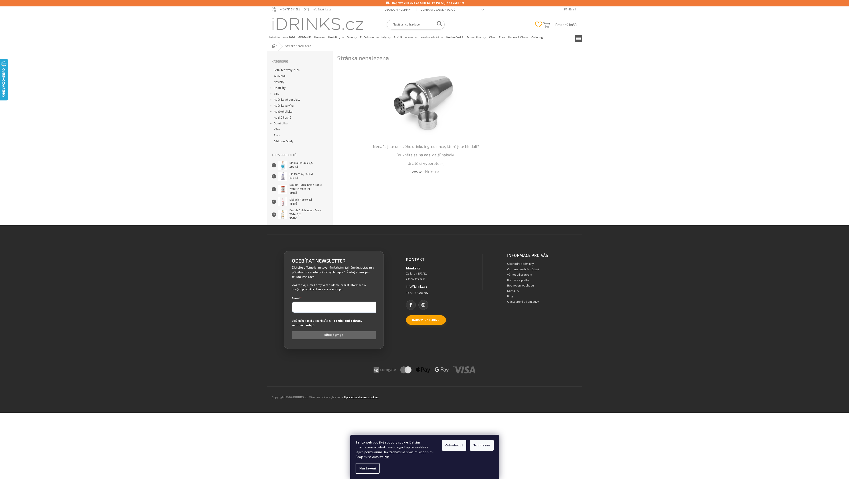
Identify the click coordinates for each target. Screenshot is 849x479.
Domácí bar (281, 123)
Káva (277, 129)
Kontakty (513, 291)
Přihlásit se (333, 335)
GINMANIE (280, 76)
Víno (276, 94)
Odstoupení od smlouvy (523, 302)
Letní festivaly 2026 (286, 70)
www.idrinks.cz (425, 171)
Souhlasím (481, 445)
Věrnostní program (519, 275)
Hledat (438, 25)
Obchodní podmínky (398, 10)
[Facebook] (411, 305)
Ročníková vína (284, 106)
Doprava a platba (518, 280)
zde (387, 457)
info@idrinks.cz (416, 287)
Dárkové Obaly (283, 141)
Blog (510, 296)
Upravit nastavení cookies (361, 397)
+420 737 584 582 (417, 293)
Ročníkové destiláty (287, 100)
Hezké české (282, 118)
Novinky (279, 82)
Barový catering (426, 320)
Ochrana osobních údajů (438, 10)
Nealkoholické (283, 112)
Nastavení (367, 468)
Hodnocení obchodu (520, 286)
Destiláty (280, 88)
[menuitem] (282, 37)
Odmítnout (454, 445)
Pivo (277, 135)
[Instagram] (423, 305)
